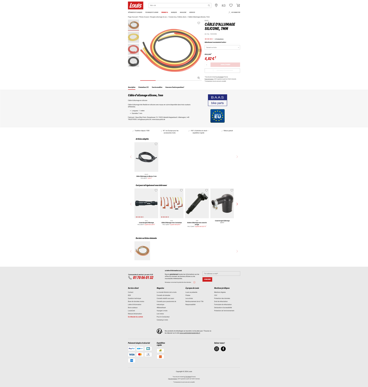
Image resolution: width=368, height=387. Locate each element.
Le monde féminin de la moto (167, 292)
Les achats (189, 298)
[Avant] (200, 50)
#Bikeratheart (161, 308)
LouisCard (131, 311)
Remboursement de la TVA (194, 301)
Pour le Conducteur (163, 317)
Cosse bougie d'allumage (222, 220)
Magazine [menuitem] (183, 12)
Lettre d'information (134, 304)
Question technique (134, 298)
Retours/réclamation (135, 314)
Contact (130, 292)
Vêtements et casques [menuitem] (135, 12)
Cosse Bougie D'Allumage (146, 222)
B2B (129, 295)
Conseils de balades (163, 295)
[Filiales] (216, 5)
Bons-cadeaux (133, 308)
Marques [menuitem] (174, 12)
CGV (215, 295)
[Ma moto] (223, 5)
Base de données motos (136, 301)
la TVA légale (219, 77)
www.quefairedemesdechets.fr (190, 333)
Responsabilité (190, 304)
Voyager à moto (162, 311)
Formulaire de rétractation (223, 304)
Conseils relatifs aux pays (165, 298)
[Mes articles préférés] (231, 5)
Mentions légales (220, 292)
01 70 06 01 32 (143, 278)
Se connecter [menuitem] (235, 12)
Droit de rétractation (221, 301)
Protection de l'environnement (224, 311)
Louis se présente (191, 292)
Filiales (187, 295)
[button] (209, 5)
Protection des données (222, 298)
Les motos (160, 314)
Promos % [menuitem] (164, 12)
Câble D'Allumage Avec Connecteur (171, 222)
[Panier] (238, 5)
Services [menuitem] (192, 12)
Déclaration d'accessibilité (223, 308)
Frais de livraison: (209, 79)
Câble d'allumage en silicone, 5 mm (146, 176)
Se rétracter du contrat (135, 317)
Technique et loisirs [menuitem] (151, 12)
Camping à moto (162, 320)
